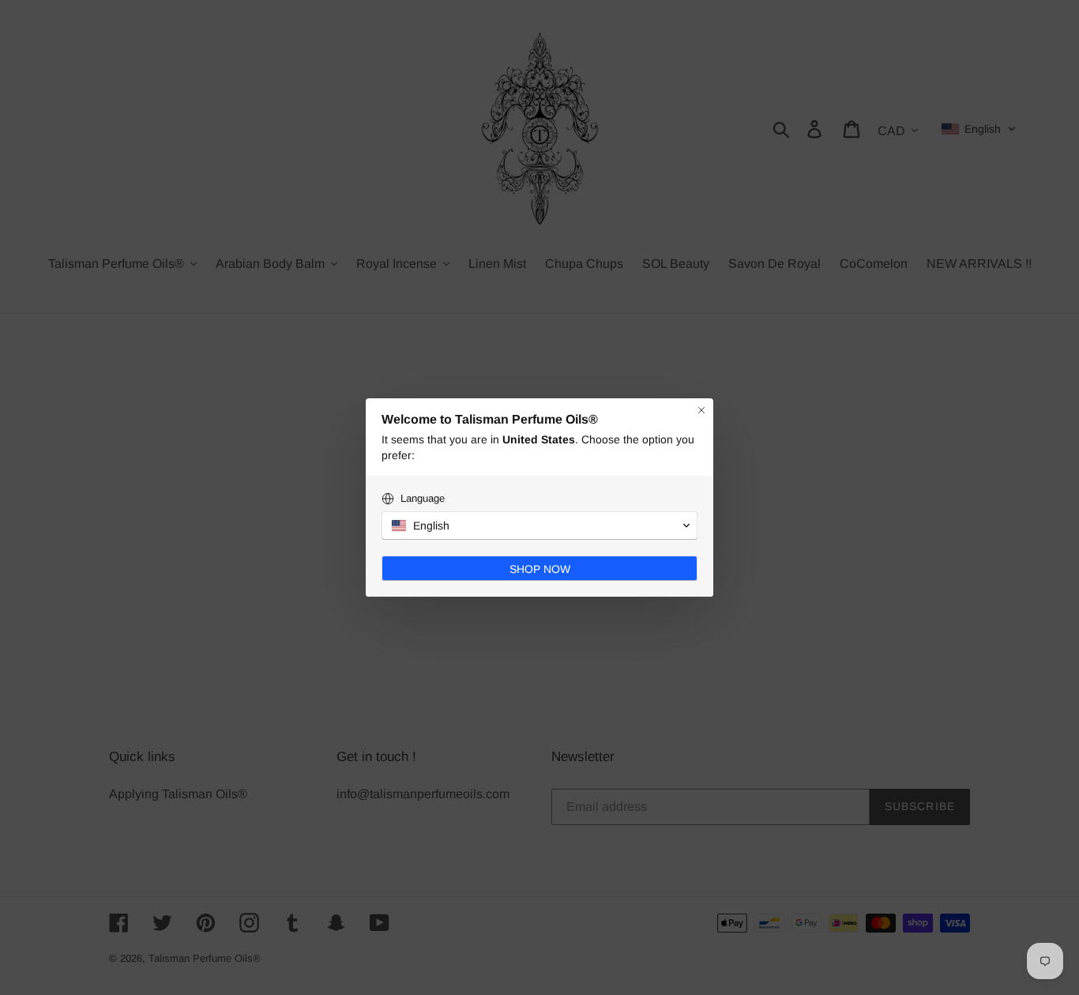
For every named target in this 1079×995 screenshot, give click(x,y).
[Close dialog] (701, 410)
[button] (539, 525)
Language (422, 498)
